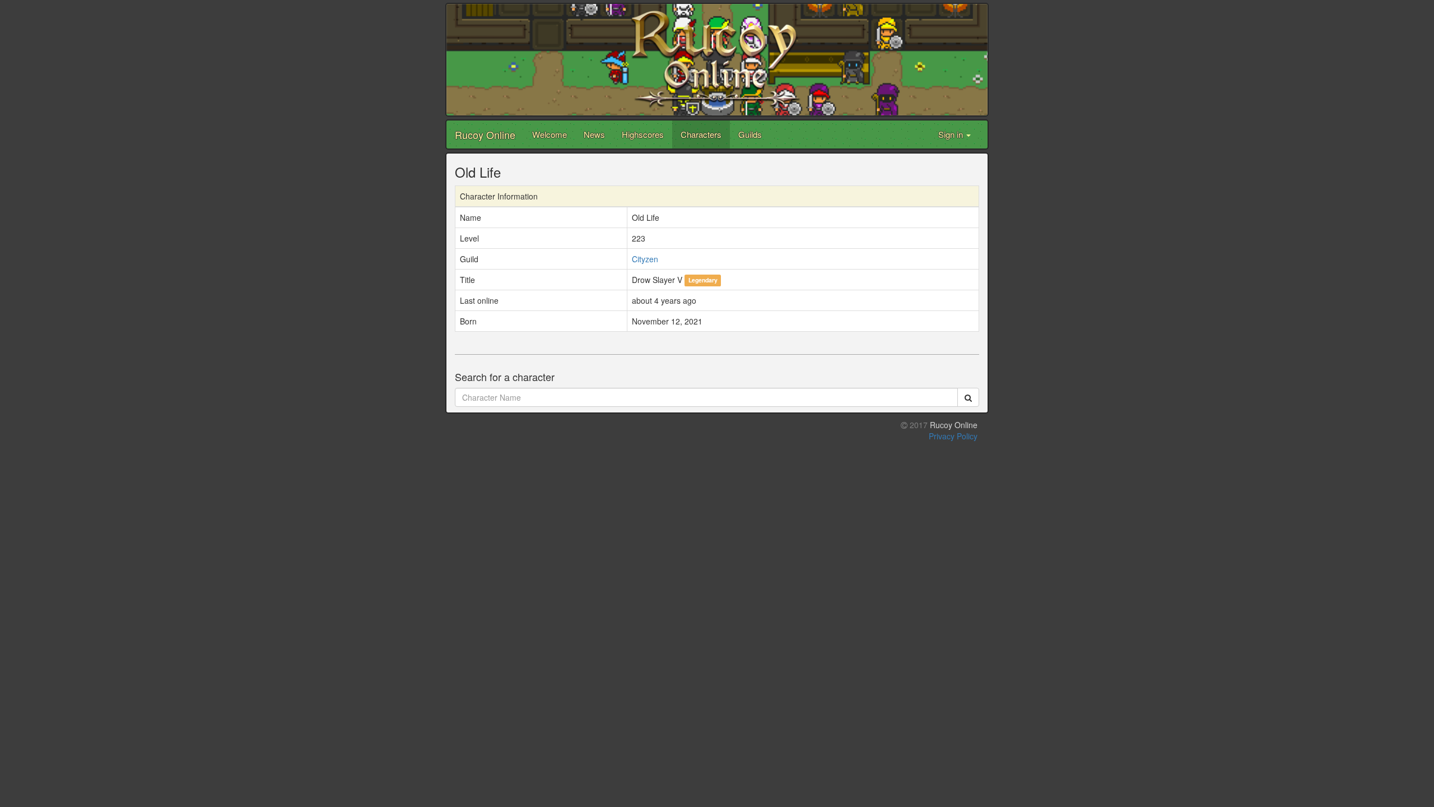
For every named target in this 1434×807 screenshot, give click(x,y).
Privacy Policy (953, 436)
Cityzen (645, 259)
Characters (701, 134)
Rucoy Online (485, 134)
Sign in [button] (951, 134)
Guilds (750, 134)
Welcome (549, 134)
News (594, 134)
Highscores (643, 134)
